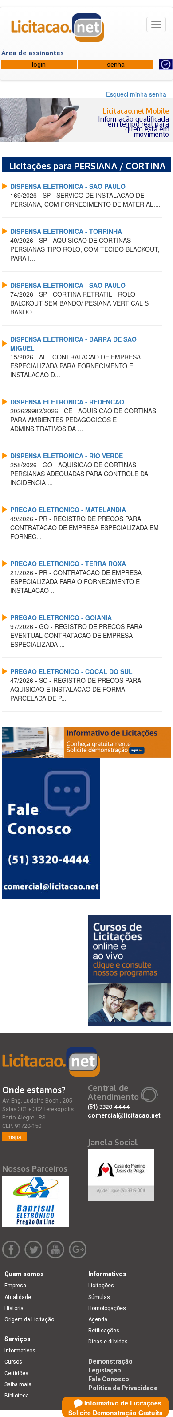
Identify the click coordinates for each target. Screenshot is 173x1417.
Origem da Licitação (29, 1319)
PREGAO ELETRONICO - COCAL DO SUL (71, 671)
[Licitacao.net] (58, 30)
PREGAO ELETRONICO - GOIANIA (61, 617)
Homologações (107, 1308)
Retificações (103, 1330)
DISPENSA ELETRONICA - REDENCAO (67, 401)
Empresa (15, 1285)
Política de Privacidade (122, 1388)
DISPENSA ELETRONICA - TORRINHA (66, 231)
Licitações (101, 1285)
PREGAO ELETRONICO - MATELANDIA (68, 509)
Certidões (16, 1373)
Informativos (19, 1351)
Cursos (13, 1362)
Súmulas (99, 1297)
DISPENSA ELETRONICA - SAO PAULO (68, 186)
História (14, 1308)
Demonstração (110, 1361)
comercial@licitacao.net (124, 1115)
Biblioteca (16, 1395)
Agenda (97, 1319)
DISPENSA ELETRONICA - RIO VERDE (66, 455)
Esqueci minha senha (136, 94)
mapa (14, 1136)
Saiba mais (17, 1384)
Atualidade (17, 1297)
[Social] (121, 1172)
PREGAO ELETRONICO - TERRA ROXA (68, 563)
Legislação (104, 1370)
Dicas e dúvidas (108, 1342)
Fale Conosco (108, 1379)
